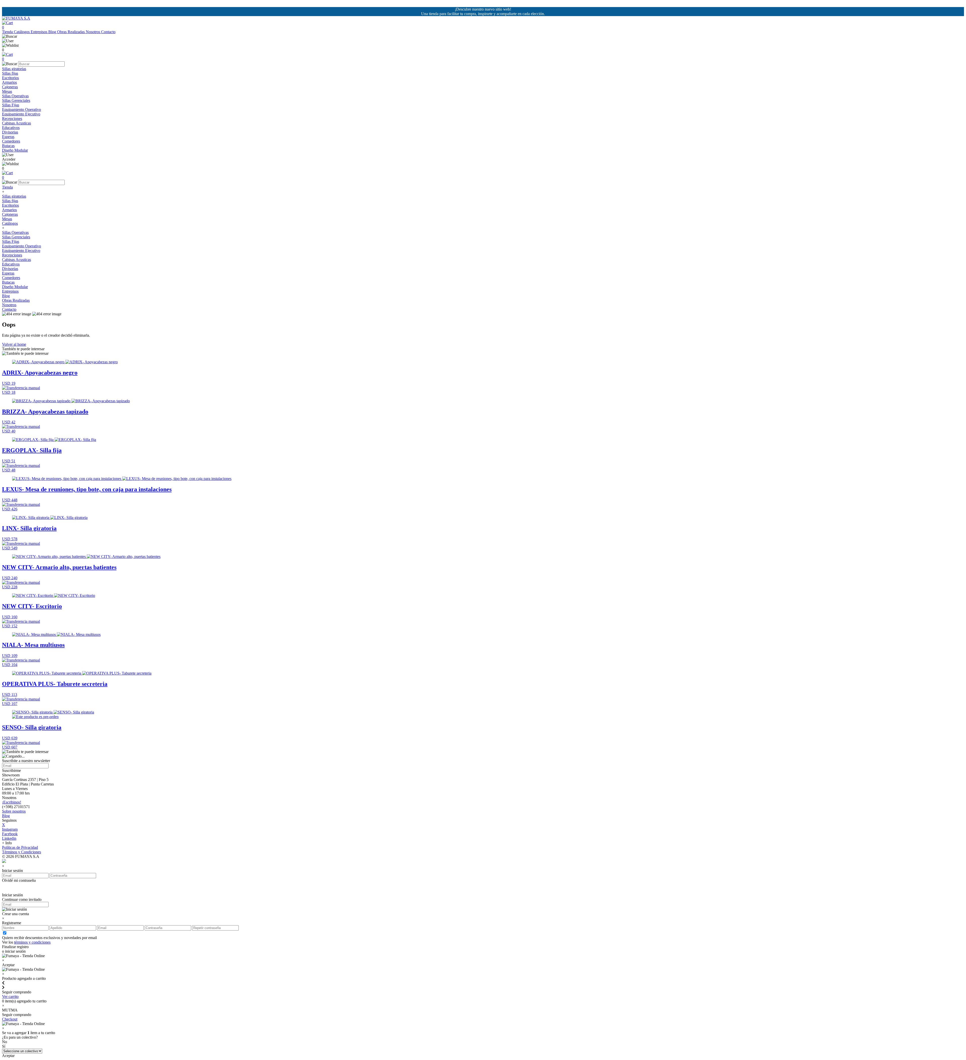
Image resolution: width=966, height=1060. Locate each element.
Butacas (8, 146)
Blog (52, 32)
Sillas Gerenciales (16, 100)
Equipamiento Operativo (21, 109)
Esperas (8, 137)
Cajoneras (10, 87)
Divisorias (10, 132)
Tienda (8, 32)
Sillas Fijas (10, 105)
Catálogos (22, 32)
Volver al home (14, 344)
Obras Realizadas (71, 32)
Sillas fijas (10, 73)
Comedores (11, 141)
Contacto (108, 32)
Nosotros (93, 32)
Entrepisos (39, 32)
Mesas (7, 91)
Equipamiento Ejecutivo (21, 114)
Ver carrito (10, 996)
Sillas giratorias (14, 69)
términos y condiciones (32, 942)
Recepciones (12, 118)
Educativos (11, 127)
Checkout (9, 1019)
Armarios (9, 82)
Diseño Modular (15, 150)
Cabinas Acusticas (16, 123)
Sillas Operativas (15, 96)
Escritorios (10, 78)
